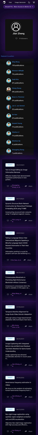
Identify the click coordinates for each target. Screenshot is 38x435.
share (30, 186)
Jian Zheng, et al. (17, 365)
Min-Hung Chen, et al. (16, 326)
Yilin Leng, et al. (16, 220)
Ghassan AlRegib (18, 71)
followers (23, 38)
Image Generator (20, 2)
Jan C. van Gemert (18, 106)
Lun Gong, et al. (16, 431)
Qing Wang (15, 62)
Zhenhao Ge (16, 141)
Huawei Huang (17, 123)
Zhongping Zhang (18, 150)
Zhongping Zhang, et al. (16, 186)
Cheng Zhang (16, 88)
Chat (10, 2)
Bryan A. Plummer (18, 97)
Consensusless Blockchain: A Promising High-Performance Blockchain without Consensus (15, 279)
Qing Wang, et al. (16, 294)
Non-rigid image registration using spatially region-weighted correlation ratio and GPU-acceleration (18, 416)
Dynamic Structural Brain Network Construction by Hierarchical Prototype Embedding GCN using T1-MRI (18, 206)
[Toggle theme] (29, 2)
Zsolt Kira (15, 79)
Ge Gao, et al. (16, 260)
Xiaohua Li (15, 132)
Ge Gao (14, 114)
